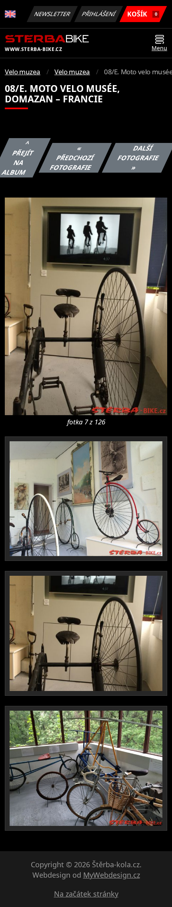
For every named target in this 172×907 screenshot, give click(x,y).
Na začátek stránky (86, 894)
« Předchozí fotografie (72, 158)
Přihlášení (98, 14)
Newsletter (52, 14)
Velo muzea (22, 71)
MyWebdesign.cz (111, 875)
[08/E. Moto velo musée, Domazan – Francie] (86, 305)
